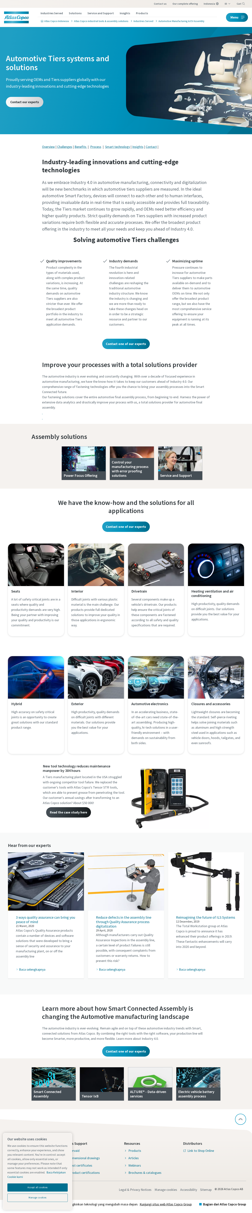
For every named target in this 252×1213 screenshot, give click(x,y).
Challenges (64, 147)
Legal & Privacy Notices (135, 1189)
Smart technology (117, 147)
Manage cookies (166, 1189)
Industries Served (52, 13)
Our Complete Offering (185, 3)
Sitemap (206, 1189)
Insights (125, 13)
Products (142, 13)
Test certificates (80, 1165)
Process (95, 147)
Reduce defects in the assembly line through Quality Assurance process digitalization (123, 921)
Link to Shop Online (200, 1150)
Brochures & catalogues (144, 1172)
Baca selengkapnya (32, 969)
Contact (151, 147)
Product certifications (84, 1172)
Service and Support (100, 13)
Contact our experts (24, 102)
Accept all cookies (37, 1187)
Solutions (75, 13)
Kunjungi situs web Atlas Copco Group (166, 1204)
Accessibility (188, 1189)
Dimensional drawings (84, 1158)
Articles (133, 1158)
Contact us (160, 3)
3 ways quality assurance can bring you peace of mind (45, 919)
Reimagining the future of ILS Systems (205, 917)
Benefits (81, 147)
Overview (48, 147)
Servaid (74, 1150)
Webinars (134, 1165)
